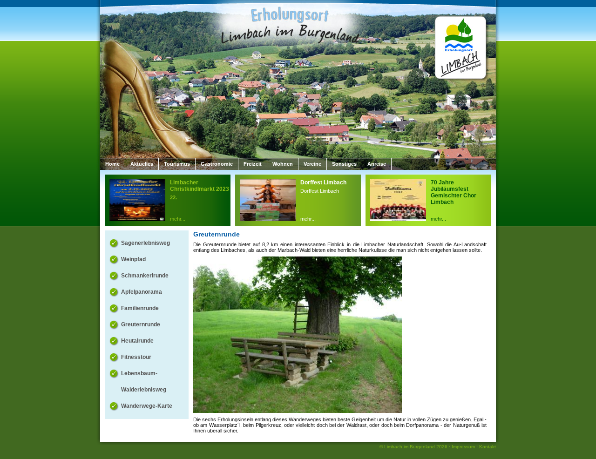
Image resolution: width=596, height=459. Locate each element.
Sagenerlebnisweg (145, 243)
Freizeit (253, 164)
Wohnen (282, 164)
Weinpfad (133, 259)
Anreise (376, 164)
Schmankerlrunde (145, 275)
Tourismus (177, 164)
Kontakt (487, 446)
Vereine (312, 164)
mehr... (177, 219)
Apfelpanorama (141, 292)
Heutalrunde (137, 341)
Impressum (463, 446)
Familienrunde (140, 308)
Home (112, 164)
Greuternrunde (140, 324)
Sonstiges (344, 164)
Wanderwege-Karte (146, 406)
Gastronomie (217, 164)
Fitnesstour (136, 357)
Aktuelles (141, 164)
